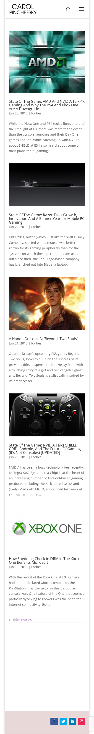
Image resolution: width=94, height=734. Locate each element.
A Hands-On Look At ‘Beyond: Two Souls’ (43, 338)
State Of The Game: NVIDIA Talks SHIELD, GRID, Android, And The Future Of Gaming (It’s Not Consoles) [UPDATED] (45, 449)
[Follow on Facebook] (54, 721)
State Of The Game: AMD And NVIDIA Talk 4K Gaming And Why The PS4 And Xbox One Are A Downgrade (47, 105)
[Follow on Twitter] (63, 721)
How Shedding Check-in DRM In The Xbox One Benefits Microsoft (44, 560)
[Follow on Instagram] (81, 721)
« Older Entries (20, 619)
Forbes (36, 113)
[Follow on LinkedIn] (72, 721)
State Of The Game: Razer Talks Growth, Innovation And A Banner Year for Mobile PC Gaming (46, 218)
